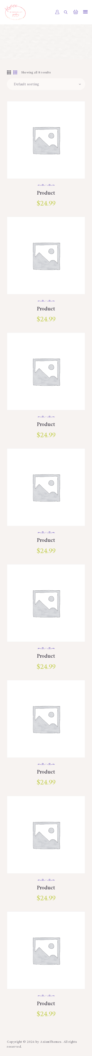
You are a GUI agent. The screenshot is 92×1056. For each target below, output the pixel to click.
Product (46, 193)
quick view (46, 147)
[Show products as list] (15, 73)
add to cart (46, 163)
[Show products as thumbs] (9, 73)
